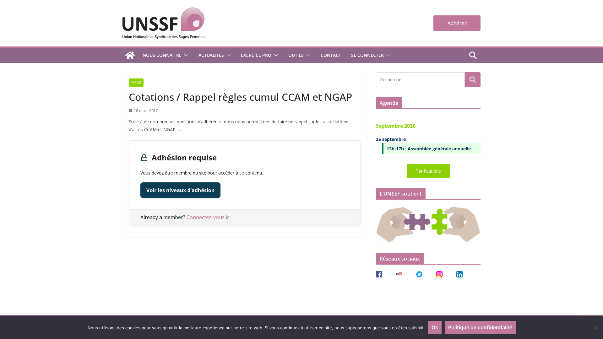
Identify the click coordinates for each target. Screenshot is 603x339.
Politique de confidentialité (480, 327)
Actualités (211, 55)
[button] (185, 55)
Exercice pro (256, 55)
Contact (331, 55)
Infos (136, 82)
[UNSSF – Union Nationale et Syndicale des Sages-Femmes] (130, 55)
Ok (435, 327)
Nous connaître (162, 55)
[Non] (595, 328)
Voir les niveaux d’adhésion (180, 190)
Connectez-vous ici (209, 217)
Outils (296, 55)
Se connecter (367, 55)
